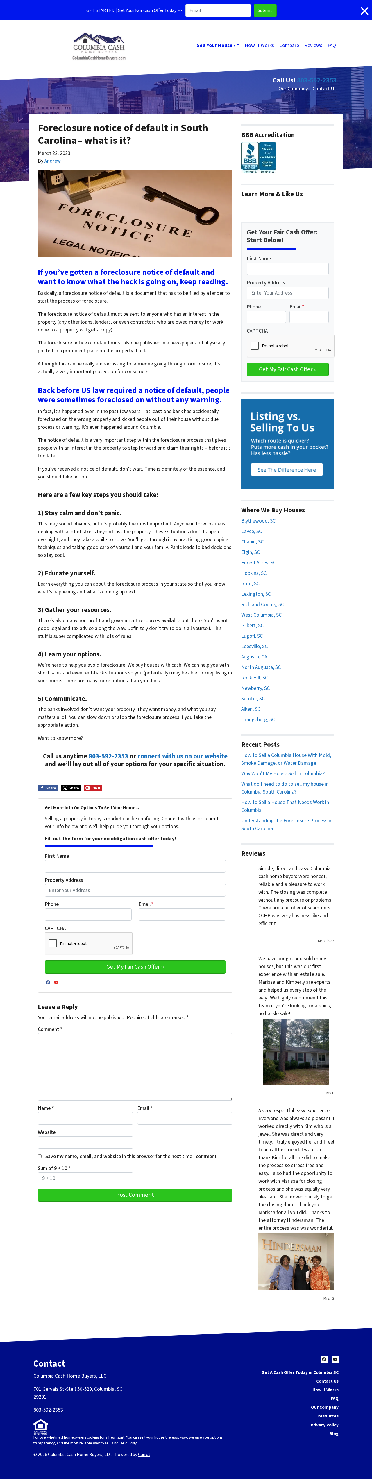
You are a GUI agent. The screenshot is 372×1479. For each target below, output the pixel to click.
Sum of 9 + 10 (54, 1168)
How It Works (259, 45)
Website (47, 1132)
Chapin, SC (252, 541)
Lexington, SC (256, 594)
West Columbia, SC (261, 615)
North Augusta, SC (261, 667)
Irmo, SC (250, 583)
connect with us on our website (182, 756)
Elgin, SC (250, 552)
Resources (328, 1416)
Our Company (293, 88)
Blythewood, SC (258, 521)
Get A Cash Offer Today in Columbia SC (300, 1372)
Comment (50, 1029)
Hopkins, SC (254, 573)
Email (146, 904)
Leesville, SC (254, 646)
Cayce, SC (251, 531)
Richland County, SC (262, 604)
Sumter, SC (253, 698)
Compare (289, 45)
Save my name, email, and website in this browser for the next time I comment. (131, 1156)
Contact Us (324, 88)
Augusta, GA (254, 656)
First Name (57, 856)
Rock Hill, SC (254, 677)
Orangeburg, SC (258, 719)
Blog (334, 1433)
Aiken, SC (250, 709)
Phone (52, 904)
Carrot (144, 1454)
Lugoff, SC (252, 636)
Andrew (52, 161)
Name (46, 1108)
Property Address (64, 880)
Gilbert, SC (252, 625)
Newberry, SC (255, 688)
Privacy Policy (325, 1425)
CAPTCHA (55, 928)
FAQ (332, 45)
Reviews (313, 45)
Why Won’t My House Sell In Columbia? (283, 773)
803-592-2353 (317, 80)
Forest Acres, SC (258, 562)
